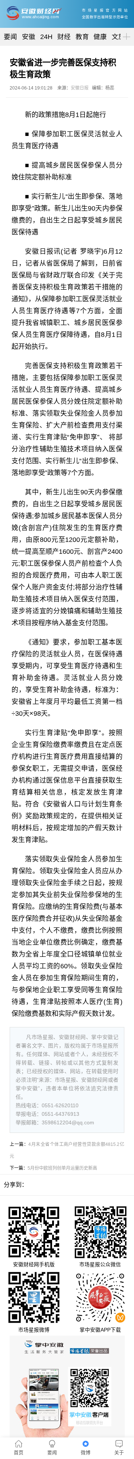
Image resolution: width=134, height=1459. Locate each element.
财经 (64, 36)
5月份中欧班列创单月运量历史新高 (62, 1168)
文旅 (118, 36)
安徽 (28, 36)
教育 (82, 36)
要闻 (10, 36)
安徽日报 (80, 88)
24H (46, 36)
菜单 (125, 30)
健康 (100, 36)
